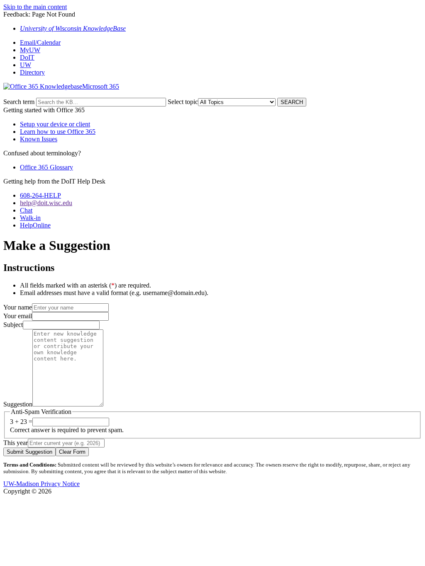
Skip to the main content (35, 6)
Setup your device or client (55, 124)
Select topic (183, 101)
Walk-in (30, 217)
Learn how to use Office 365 (57, 131)
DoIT (27, 57)
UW (25, 64)
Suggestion (17, 404)
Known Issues (38, 139)
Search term (18, 101)
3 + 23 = (21, 421)
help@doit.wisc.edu (46, 202)
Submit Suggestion (29, 452)
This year (15, 442)
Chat (26, 210)
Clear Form (72, 452)
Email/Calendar (40, 42)
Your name (17, 307)
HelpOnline (35, 225)
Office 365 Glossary (46, 167)
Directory (32, 72)
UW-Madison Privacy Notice (41, 483)
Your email (17, 315)
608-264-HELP (40, 195)
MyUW (30, 49)
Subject (13, 324)
